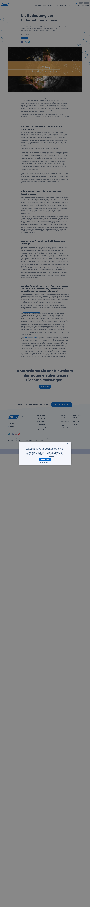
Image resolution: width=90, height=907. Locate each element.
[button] (45, 463)
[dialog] (45, 453)
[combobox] (68, 443)
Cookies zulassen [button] (45, 459)
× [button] (69, 443)
